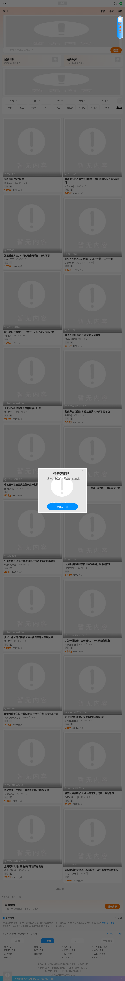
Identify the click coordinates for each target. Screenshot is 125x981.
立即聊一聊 (62, 507)
